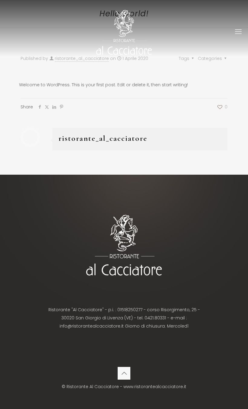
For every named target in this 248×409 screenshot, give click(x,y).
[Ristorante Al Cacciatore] (124, 32)
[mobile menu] (238, 32)
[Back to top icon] (124, 373)
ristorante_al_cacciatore (102, 138)
